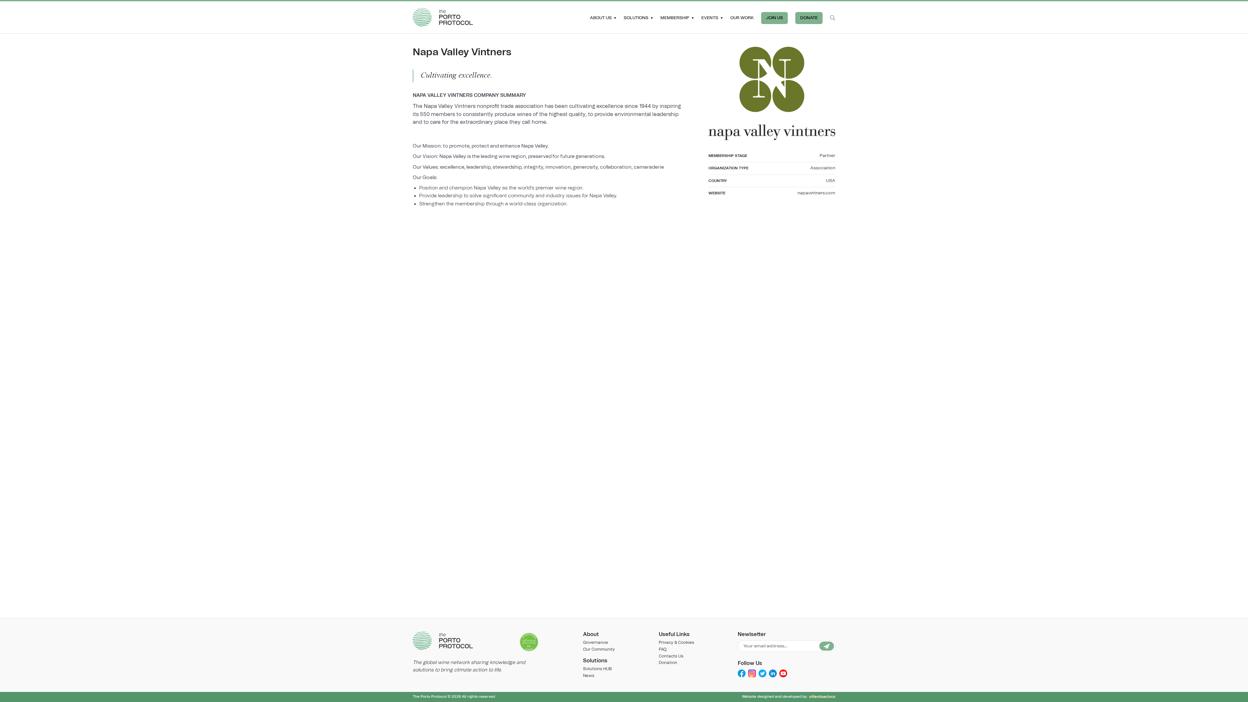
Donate (809, 18)
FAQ (663, 649)
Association (822, 168)
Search (832, 18)
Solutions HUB (597, 669)
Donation (668, 663)
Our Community (599, 649)
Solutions (636, 18)
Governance (595, 643)
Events (709, 18)
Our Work (742, 18)
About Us (601, 18)
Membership (674, 18)
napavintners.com (816, 193)
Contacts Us (671, 656)
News (588, 676)
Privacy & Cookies (676, 643)
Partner (827, 155)
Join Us (774, 18)
